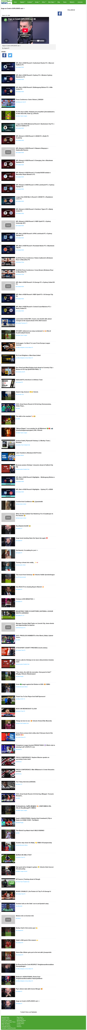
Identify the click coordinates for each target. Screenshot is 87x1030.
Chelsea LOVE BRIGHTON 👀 (25, 599)
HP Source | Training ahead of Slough (28, 879)
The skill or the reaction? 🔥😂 (26, 416)
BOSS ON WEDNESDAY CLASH (26, 708)
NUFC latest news (7, 1020)
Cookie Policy (20, 1023)
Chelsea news (5, 1019)
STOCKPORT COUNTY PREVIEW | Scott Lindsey (31, 647)
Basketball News (21, 1020)
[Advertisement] (71, 30)
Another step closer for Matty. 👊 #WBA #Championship (34, 842)
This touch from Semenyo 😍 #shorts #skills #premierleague (35, 574)
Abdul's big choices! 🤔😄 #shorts (27, 392)
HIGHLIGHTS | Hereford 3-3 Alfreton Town (29, 379)
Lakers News (20, 1019)
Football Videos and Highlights (28, 1012)
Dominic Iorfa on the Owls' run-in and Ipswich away (32, 903)
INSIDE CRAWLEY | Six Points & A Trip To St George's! (33, 891)
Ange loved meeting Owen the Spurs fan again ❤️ (32, 538)
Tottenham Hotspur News (8, 1022)
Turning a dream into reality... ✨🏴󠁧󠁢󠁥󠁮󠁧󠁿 (27, 562)
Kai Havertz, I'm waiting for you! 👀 (27, 550)
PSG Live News (6, 1025)
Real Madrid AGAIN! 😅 (23, 526)
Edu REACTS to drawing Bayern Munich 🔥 (30, 587)
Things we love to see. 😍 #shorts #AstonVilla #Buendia (34, 721)
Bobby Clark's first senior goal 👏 (26, 928)
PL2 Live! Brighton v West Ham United (28, 355)
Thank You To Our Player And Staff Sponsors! (30, 696)
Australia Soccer (6, 1026)
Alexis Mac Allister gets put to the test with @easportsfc (33, 952)
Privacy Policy (20, 1022)
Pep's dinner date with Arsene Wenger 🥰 (29, 989)
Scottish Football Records (9, 1028)
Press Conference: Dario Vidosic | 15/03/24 (29, 99)
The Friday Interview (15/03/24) (25, 782)
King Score (20, 1017)
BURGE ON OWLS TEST (24, 855)
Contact (19, 1025)
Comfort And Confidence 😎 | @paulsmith (29, 501)
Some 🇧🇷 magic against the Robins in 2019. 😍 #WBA (33, 684)
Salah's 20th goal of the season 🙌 (27, 940)
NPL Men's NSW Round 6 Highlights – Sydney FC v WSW (34, 489)
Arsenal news (5, 1017)
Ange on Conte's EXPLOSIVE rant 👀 (28, 1001)
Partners (19, 1026)
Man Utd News (6, 1023)
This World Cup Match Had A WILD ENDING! (30, 830)
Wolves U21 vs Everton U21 (25, 916)
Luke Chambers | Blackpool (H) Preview (28, 453)
